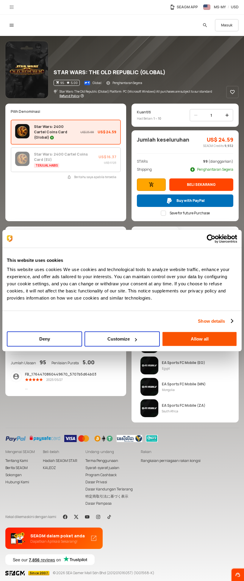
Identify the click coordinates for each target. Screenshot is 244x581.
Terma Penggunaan (101, 460)
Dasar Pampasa (98, 503)
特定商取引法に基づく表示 (106, 496)
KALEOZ (49, 467)
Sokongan (13, 474)
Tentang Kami (16, 460)
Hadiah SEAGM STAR (60, 460)
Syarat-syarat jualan (102, 467)
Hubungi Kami (17, 482)
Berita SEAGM (16, 467)
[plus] (227, 115)
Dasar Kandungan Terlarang (109, 489)
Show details (211, 321)
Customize (118, 338)
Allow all (200, 338)
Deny (44, 338)
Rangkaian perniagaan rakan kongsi (171, 460)
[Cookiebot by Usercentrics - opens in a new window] (211, 238)
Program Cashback (101, 474)
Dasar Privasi (96, 482)
